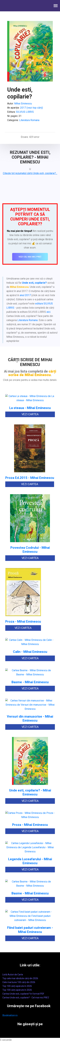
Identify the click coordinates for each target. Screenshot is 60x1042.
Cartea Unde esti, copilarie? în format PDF (23, 993)
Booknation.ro (10, 1015)
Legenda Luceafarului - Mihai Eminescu (30, 861)
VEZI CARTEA (30, 414)
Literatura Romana (29, 120)
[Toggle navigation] (56, 6)
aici (48, 311)
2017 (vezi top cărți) (31, 107)
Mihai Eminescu (23, 103)
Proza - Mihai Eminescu (23, 621)
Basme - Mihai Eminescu (30, 682)
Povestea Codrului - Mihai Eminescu (30, 549)
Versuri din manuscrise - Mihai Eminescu (30, 718)
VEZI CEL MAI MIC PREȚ (30, 257)
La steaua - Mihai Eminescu (30, 407)
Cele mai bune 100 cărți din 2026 (18, 982)
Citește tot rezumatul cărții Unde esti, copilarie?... (30, 173)
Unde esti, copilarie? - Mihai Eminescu (30, 792)
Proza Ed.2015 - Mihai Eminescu (29, 477)
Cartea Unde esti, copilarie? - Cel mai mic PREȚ (25, 997)
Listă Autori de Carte (12, 974)
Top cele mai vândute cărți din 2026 (20, 978)
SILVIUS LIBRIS (25, 111)
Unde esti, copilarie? (34, 282)
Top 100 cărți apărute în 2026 (17, 986)
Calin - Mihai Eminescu (30, 651)
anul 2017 (25, 295)
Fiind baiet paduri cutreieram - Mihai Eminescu (30, 929)
